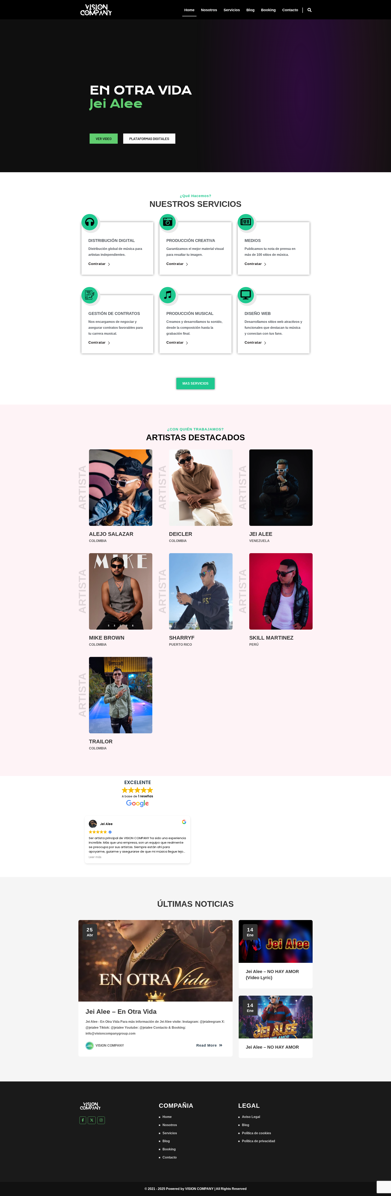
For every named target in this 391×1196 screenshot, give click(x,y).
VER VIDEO (104, 139)
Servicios (232, 10)
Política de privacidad (258, 1141)
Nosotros (209, 10)
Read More (207, 1045)
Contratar (97, 264)
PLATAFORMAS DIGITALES (149, 139)
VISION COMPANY (199, 1188)
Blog (250, 10)
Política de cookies (256, 1133)
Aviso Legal (251, 1117)
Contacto (290, 10)
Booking (268, 10)
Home (189, 10)
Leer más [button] (95, 857)
